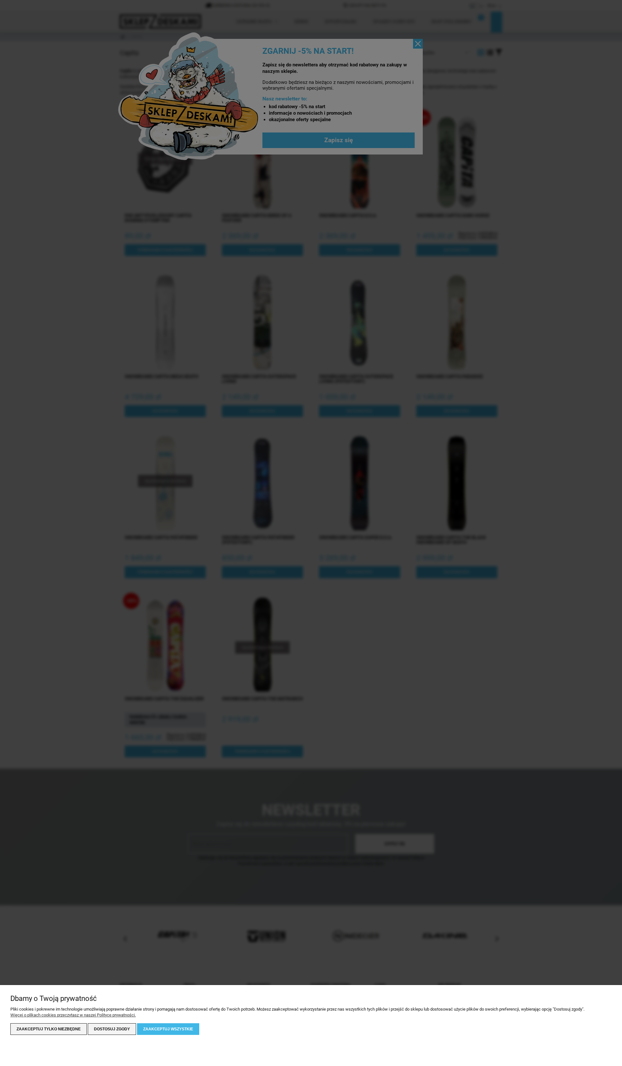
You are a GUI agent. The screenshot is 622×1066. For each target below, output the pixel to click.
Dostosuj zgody (112, 1029)
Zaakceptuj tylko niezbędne (49, 1029)
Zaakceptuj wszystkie (168, 1029)
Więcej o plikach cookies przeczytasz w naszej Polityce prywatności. (73, 1015)
